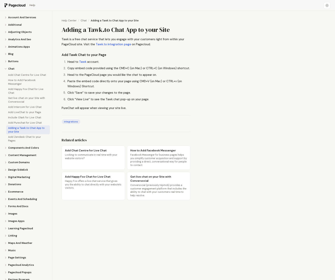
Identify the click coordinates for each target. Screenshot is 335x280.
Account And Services (22, 17)
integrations (71, 121)
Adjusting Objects (20, 32)
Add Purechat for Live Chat (25, 122)
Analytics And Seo (19, 39)
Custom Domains (19, 162)
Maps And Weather (20, 243)
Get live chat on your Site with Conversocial (26, 99)
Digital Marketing (19, 177)
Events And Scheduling (22, 199)
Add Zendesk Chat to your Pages (24, 138)
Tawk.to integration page (113, 44)
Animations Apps (19, 46)
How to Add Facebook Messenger (22, 82)
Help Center (69, 20)
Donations (14, 184)
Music (12, 250)
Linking (12, 235)
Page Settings (17, 257)
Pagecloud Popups (19, 272)
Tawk (82, 62)
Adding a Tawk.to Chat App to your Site (26, 129)
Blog (10, 54)
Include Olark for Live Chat (24, 117)
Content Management (22, 155)
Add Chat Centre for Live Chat (27, 75)
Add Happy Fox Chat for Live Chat (25, 90)
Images (12, 213)
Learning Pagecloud (20, 228)
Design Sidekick (18, 169)
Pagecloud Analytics (21, 265)
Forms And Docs (18, 206)
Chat (11, 68)
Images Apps (16, 221)
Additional (15, 24)
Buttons (13, 61)
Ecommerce (15, 191)
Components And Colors (23, 147)
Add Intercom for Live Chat (24, 107)
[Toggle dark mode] (327, 5)
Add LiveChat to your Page (24, 112)
